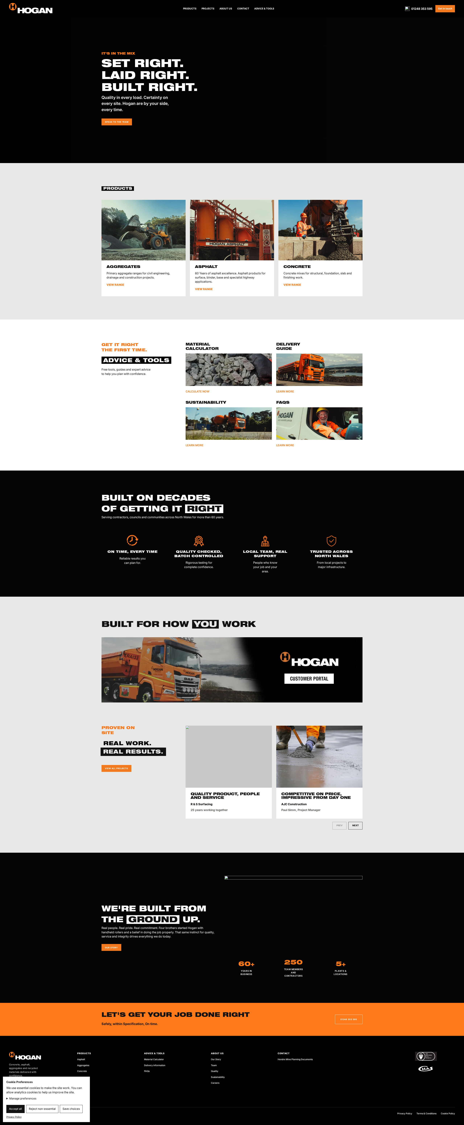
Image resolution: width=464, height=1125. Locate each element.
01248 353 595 (421, 9)
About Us (225, 8)
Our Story (216, 1059)
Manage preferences (22, 1098)
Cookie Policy (448, 1113)
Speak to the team (117, 122)
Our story (111, 947)
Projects (208, 8)
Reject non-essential (42, 1109)
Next (355, 825)
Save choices (71, 1109)
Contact (243, 8)
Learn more (194, 445)
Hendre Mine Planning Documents (295, 1059)
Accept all (15, 1109)
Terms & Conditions (426, 1113)
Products (189, 8)
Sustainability (218, 1077)
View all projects (116, 768)
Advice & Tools (264, 8)
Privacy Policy (404, 1113)
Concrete (82, 1071)
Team (214, 1065)
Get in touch (445, 8)
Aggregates (83, 1065)
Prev (339, 825)
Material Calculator (154, 1059)
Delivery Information (154, 1065)
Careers (215, 1083)
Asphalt (81, 1059)
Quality (214, 1071)
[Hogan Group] (38, 1056)
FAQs (147, 1071)
